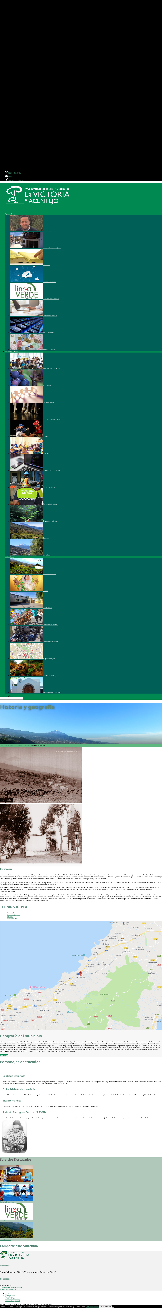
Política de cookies (92, 1307)
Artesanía (10, 917)
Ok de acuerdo (105, 1307)
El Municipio (9, 557)
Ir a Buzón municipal (8, 1289)
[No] (113, 1307)
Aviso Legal (9, 1297)
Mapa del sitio (10, 1295)
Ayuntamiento (10, 214)
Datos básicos (11, 913)
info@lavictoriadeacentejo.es (11, 1287)
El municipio (10, 745)
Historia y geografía (13, 915)
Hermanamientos (12, 919)
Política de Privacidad (12, 1299)
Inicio (2, 745)
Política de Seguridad (12, 1301)
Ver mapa (4, 1055)
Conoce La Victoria (23, 745)
